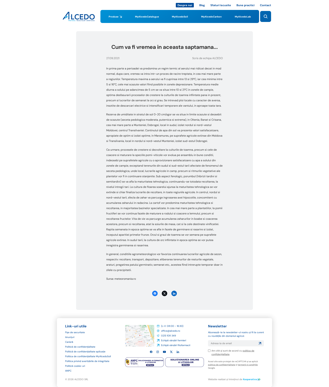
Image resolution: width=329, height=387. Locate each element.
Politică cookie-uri (75, 365)
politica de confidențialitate (221, 364)
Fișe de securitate (75, 332)
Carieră (69, 341)
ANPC (68, 370)
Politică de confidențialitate (80, 346)
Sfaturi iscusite (220, 5)
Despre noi (185, 5)
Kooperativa (250, 379)
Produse (113, 16)
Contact (265, 5)
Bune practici (245, 5)
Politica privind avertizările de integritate (87, 361)
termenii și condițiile (248, 364)
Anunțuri (69, 337)
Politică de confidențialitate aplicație (85, 351)
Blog (202, 5)
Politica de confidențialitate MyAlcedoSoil (88, 356)
